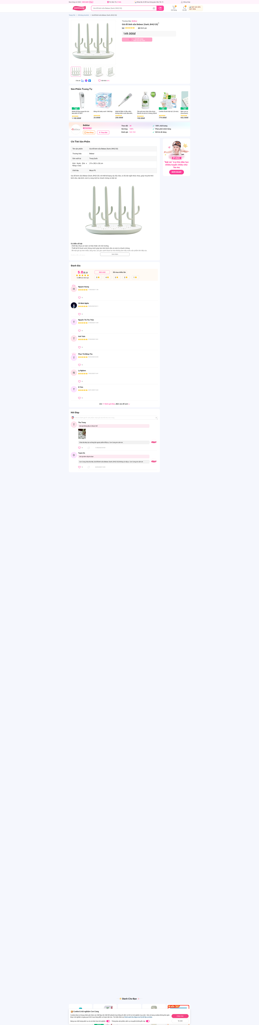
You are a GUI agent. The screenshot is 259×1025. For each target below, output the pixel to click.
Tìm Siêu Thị (115, 2)
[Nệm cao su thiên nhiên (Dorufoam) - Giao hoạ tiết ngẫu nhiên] (184, 108)
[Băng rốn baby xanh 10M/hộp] (103, 100)
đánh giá (134, 28)
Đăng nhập (186, 2)
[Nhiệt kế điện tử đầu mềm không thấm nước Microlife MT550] (125, 100)
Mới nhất (102, 272)
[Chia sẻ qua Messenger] (86, 80)
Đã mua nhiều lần (119, 272)
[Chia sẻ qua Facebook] (89, 80)
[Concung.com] (79, 8)
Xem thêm (115, 254)
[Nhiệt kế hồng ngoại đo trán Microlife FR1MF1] (82, 100)
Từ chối (180, 1021)
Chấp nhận (180, 1016)
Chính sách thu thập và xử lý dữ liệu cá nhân (138, 1017)
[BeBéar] (76, 129)
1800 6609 (85, 2)
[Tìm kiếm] (160, 8)
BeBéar (134, 21)
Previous (72, 107)
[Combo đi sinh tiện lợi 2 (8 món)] (169, 100)
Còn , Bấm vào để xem (113, 404)
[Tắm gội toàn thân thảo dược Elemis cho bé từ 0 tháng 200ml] (147, 100)
